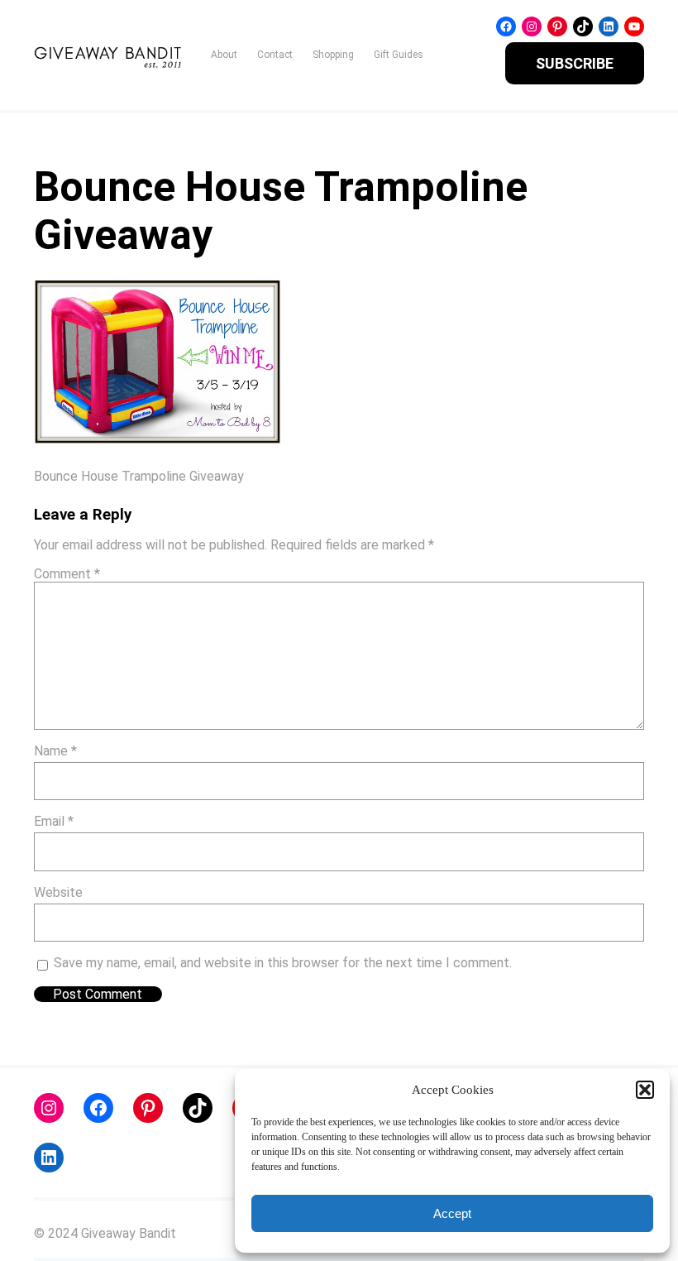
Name (55, 751)
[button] (645, 1089)
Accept (452, 1213)
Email (54, 821)
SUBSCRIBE (575, 63)
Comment (67, 574)
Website (58, 892)
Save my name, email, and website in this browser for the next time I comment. (283, 963)
